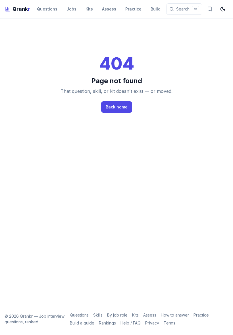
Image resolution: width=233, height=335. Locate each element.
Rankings (107, 323)
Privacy (152, 323)
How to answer (175, 315)
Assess (109, 9)
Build (156, 9)
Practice (133, 9)
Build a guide (82, 323)
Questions (47, 9)
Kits (89, 9)
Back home (117, 106)
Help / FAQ (130, 323)
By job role (117, 315)
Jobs (71, 9)
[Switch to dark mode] (222, 9)
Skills (98, 315)
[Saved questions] (210, 9)
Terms (169, 323)
